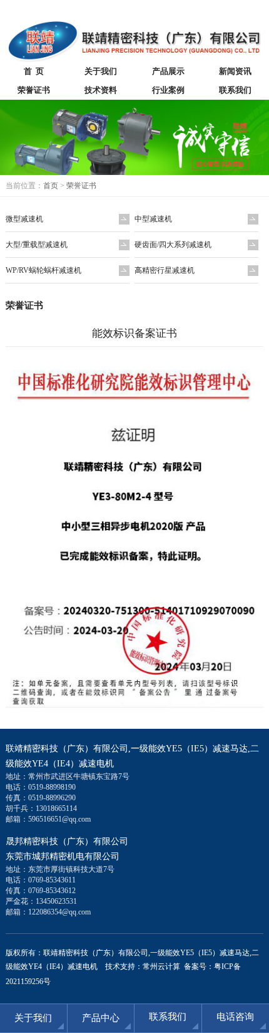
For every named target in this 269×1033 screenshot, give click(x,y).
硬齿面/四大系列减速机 (172, 244)
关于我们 (100, 71)
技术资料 (100, 90)
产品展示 (168, 71)
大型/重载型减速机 (37, 244)
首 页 (34, 71)
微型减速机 (24, 219)
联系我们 (167, 1017)
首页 (50, 185)
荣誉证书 (34, 90)
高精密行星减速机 (164, 270)
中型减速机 (153, 219)
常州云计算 (161, 966)
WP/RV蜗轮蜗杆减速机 (43, 270)
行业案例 (168, 90)
